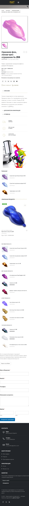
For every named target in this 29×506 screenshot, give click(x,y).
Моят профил (6, 454)
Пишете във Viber (5, 363)
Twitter (5, 81)
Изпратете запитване (7, 419)
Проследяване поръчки (8, 459)
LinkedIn (8, 81)
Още (25, 205)
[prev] (24, 52)
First (1, 415)
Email (17, 81)
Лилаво (11, 73)
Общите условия (10, 491)
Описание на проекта (6, 395)
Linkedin (9, 502)
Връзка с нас (6, 469)
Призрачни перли (9, 72)
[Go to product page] (5, 177)
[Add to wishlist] (26, 230)
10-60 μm (7, 73)
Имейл (2, 378)
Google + (11, 81)
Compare (15, 85)
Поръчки (5, 456)
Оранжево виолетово (17, 73)
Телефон (3, 386)
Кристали (3, 230)
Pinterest (14, 81)
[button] (18, 2)
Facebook (3, 81)
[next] (26, 52)
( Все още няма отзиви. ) (13, 59)
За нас (4, 466)
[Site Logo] (12, 2)
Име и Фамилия (5, 370)
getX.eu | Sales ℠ (16, 498)
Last (16, 415)
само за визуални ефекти (7, 75)
